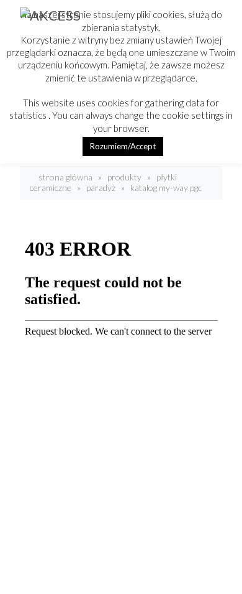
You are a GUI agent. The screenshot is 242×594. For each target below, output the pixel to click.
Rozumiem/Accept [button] (123, 146)
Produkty (124, 177)
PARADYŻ (100, 187)
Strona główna (64, 177)
